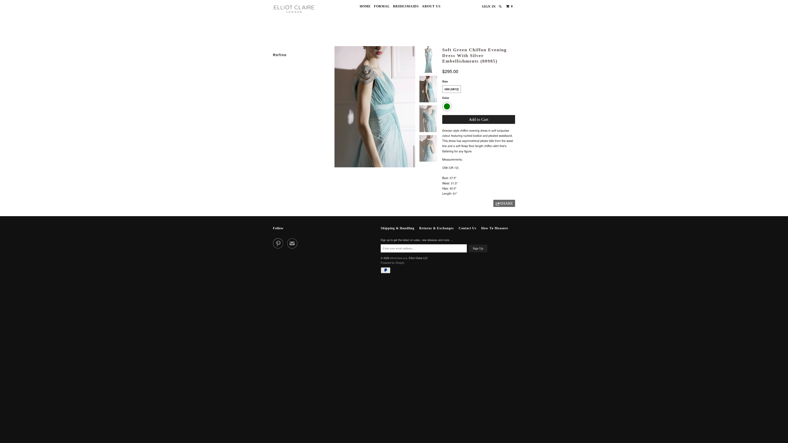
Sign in (489, 6)
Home (365, 6)
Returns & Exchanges (436, 228)
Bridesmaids (406, 6)
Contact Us (467, 228)
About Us (431, 6)
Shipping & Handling (397, 228)
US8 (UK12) (451, 89)
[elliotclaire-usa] (294, 8)
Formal (382, 6)
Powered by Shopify (392, 263)
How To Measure (494, 228)
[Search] (500, 6)
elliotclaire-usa (398, 258)
